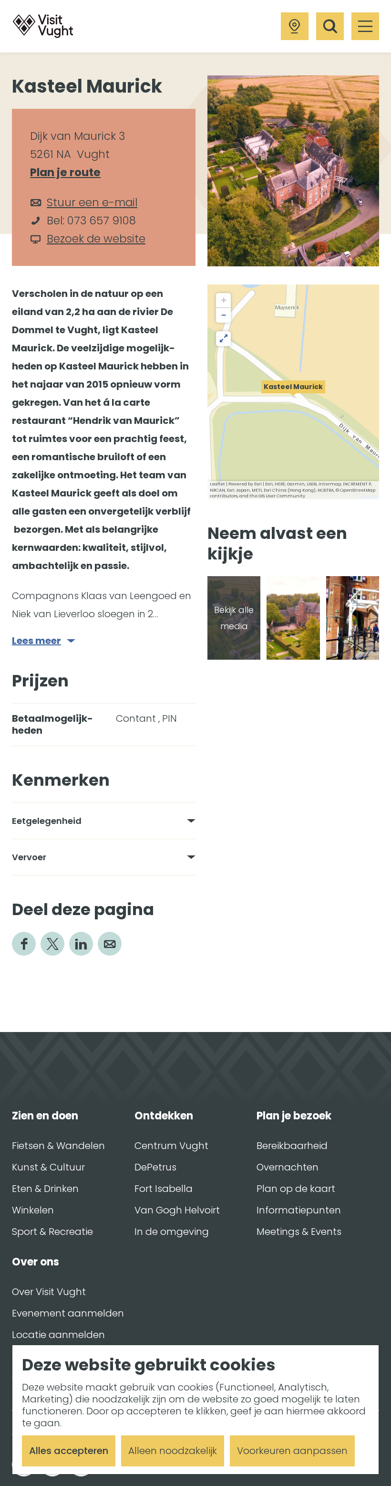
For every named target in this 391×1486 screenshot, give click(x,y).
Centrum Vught (171, 1145)
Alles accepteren (68, 1450)
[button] (293, 392)
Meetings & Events (299, 1231)
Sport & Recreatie (52, 1231)
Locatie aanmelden (58, 1334)
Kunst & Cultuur (48, 1167)
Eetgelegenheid (47, 821)
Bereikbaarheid (292, 1145)
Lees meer (36, 641)
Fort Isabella (163, 1188)
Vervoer (29, 857)
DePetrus (155, 1167)
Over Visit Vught (49, 1291)
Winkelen (33, 1210)
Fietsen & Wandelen (58, 1145)
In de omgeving (171, 1231)
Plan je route (70, 172)
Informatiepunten (299, 1210)
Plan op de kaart (296, 1188)
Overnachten (288, 1167)
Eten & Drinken (45, 1188)
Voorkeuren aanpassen (292, 1450)
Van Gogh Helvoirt (177, 1210)
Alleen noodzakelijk (172, 1450)
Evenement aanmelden (68, 1313)
